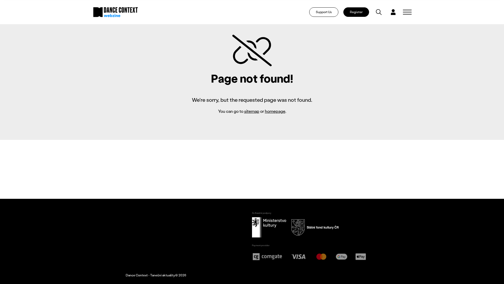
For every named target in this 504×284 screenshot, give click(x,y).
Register (356, 12)
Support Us (324, 12)
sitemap (251, 111)
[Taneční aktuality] (115, 12)
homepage (275, 111)
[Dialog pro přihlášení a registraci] (393, 12)
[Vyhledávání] (379, 12)
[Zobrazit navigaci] (407, 12)
